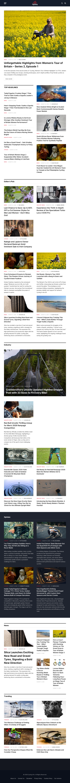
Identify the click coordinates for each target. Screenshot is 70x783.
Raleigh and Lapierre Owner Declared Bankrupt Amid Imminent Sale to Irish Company (18, 244)
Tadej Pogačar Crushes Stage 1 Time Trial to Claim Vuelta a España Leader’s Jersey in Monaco (18, 95)
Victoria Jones (23, 747)
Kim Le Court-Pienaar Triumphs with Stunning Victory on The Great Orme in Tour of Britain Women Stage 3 (59, 646)
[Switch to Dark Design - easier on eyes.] (62, 3)
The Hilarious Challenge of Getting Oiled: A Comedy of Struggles (16, 724)
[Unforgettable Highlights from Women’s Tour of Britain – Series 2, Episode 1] (35, 34)
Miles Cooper (22, 59)
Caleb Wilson (54, 163)
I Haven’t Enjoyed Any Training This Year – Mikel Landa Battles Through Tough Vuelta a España (50, 320)
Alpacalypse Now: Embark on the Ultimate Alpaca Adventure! (49, 724)
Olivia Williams (28, 466)
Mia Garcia (21, 205)
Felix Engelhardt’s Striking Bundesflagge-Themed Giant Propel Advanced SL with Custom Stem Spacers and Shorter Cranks (50, 592)
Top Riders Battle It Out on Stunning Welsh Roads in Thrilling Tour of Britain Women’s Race (43, 674)
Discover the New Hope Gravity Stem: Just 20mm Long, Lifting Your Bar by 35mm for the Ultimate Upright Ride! (18, 503)
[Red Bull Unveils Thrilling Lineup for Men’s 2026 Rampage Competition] (18, 409)
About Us (13, 778)
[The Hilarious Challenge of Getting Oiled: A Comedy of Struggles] (18, 709)
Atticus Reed (23, 238)
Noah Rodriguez (55, 271)
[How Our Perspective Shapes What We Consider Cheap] (18, 736)
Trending (6, 719)
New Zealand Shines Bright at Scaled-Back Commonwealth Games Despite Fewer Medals (51, 109)
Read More (9, 79)
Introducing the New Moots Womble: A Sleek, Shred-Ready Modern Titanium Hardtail (51, 503)
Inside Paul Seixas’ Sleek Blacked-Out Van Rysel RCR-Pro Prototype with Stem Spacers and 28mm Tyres (51, 546)
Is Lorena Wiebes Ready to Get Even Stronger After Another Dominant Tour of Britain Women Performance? (18, 120)
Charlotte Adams (24, 586)
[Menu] (5, 3)
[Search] (65, 3)
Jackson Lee (54, 104)
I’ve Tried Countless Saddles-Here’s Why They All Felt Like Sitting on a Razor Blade (17, 546)
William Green (56, 540)
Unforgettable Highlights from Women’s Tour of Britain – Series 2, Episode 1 (33, 64)
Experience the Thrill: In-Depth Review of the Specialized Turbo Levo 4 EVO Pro (51, 210)
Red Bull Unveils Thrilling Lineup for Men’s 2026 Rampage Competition (18, 425)
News (5, 59)
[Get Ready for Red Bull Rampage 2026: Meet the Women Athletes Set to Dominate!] (51, 456)
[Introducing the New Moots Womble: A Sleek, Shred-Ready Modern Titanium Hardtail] (51, 487)
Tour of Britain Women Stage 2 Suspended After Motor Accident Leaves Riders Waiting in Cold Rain (16, 157)
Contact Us (21, 778)
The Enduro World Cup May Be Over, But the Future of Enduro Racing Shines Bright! (18, 132)
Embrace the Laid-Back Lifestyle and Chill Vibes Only (50, 751)
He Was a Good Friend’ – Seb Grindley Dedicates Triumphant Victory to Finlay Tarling (18, 145)
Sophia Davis (22, 271)
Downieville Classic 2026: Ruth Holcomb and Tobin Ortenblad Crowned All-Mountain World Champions (15, 473)
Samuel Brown (60, 205)
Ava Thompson (60, 466)
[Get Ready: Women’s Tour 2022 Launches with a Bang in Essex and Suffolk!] (51, 261)
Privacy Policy (38, 778)
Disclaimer (29, 778)
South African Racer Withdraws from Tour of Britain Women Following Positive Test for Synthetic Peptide (50, 138)
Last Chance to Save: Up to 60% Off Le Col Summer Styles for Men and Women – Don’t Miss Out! (18, 211)
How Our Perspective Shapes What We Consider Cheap (18, 751)
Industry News (8, 137)
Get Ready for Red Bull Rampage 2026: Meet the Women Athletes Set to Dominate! (51, 472)
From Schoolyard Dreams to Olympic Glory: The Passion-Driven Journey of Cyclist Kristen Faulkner (18, 276)
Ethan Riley (54, 133)
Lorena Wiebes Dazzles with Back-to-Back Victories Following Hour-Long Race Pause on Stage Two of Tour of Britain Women (59, 677)
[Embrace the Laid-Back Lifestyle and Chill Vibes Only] (51, 736)
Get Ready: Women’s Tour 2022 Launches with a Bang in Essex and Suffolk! (49, 276)
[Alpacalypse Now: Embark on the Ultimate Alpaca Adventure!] (51, 709)
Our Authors (57, 778)
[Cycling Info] (35, 3)
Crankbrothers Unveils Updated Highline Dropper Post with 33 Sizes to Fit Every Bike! (34, 391)
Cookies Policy (48, 778)
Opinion (6, 149)
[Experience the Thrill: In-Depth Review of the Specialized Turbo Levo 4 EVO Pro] (51, 194)
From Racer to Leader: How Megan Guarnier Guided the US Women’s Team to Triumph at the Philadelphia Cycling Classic (51, 169)
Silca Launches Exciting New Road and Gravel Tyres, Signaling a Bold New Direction (18, 320)
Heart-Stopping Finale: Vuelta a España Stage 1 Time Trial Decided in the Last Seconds (18, 108)
